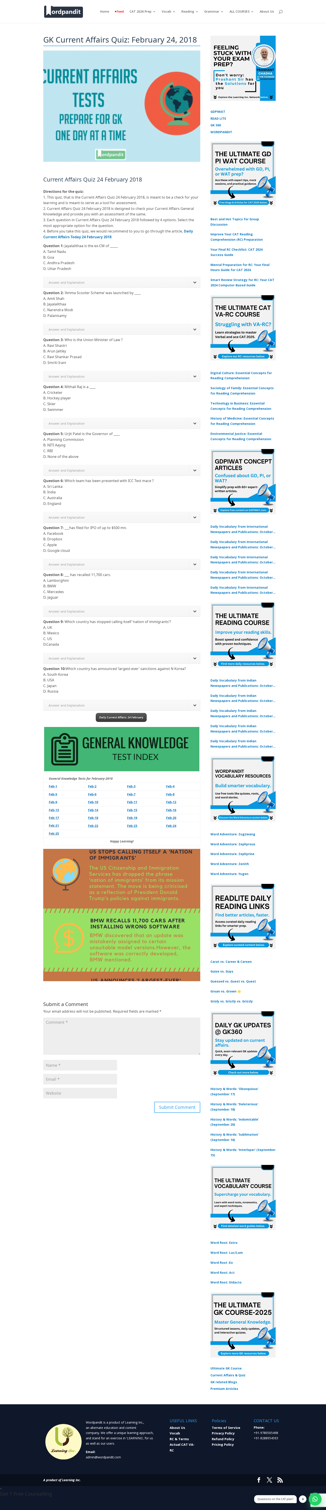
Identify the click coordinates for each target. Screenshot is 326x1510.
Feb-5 (53, 794)
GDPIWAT (217, 111)
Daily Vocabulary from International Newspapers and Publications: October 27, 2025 (241, 575)
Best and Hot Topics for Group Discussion (234, 222)
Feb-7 (131, 794)
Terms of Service (226, 1427)
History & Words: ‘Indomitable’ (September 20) (234, 1122)
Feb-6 (92, 794)
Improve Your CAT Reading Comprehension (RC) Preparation (236, 237)
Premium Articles (224, 1389)
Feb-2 (92, 786)
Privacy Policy (223, 1433)
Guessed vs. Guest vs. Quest (233, 981)
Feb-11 (132, 802)
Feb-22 (93, 826)
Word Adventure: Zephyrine (232, 854)
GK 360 (215, 125)
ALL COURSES (239, 12)
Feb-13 (54, 810)
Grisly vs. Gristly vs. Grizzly (231, 1001)
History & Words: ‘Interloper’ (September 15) (242, 1152)
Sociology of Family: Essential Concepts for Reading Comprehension (242, 390)
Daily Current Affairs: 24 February (121, 717)
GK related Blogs (223, 1382)
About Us (267, 12)
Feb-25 (54, 833)
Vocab (166, 12)
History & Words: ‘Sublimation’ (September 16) (234, 1137)
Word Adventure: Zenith (229, 864)
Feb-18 (93, 818)
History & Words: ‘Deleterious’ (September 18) (234, 1107)
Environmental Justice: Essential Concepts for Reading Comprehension (240, 436)
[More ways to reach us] (302, 1499)
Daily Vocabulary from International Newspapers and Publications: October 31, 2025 (241, 529)
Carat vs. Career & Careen (231, 961)
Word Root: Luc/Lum (226, 1252)
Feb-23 (132, 826)
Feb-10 (93, 802)
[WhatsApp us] (315, 1499)
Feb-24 (171, 826)
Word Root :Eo (221, 1262)
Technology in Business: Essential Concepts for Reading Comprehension (240, 406)
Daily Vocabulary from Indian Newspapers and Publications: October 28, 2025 (241, 714)
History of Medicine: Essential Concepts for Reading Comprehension (242, 421)
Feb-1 (53, 786)
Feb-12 (171, 802)
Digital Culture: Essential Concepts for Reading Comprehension (241, 375)
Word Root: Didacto (226, 1282)
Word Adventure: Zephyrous (232, 844)
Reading (187, 12)
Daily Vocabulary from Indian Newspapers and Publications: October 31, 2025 (241, 683)
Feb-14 (93, 810)
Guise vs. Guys (221, 971)
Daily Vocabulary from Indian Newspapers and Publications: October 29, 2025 (241, 744)
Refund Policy (223, 1439)
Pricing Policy (223, 1444)
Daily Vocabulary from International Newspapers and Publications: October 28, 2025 (241, 560)
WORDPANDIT (221, 132)
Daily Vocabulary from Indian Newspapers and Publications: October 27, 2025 (241, 729)
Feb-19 (132, 818)
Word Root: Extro (224, 1242)
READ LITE (218, 118)
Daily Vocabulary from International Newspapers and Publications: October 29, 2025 (241, 590)
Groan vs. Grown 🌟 (225, 991)
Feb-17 (54, 818)
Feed (120, 12)
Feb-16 (171, 810)
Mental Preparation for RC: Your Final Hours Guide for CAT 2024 (239, 267)
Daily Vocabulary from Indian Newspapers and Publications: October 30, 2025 (241, 698)
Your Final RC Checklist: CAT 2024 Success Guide (236, 252)
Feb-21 (54, 825)
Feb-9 (53, 802)
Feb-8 (170, 794)
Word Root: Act (222, 1272)
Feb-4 (170, 786)
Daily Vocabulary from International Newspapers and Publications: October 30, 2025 (241, 545)
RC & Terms (179, 1439)
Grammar (211, 12)
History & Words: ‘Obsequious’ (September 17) (234, 1091)
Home (104, 12)
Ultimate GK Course (226, 1368)
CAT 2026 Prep (140, 12)
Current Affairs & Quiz (227, 1375)
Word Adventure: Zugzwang (232, 834)
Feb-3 (131, 786)
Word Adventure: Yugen (229, 874)
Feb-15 (132, 810)
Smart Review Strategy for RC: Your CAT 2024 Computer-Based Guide (242, 282)
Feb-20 (171, 818)
